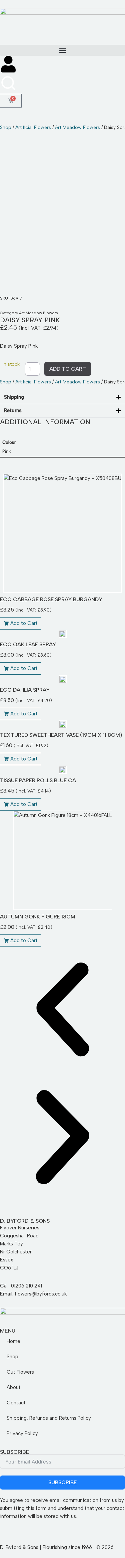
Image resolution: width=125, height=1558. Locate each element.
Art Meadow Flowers (77, 127)
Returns (13, 410)
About (14, 1387)
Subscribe (62, 1482)
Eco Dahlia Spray (25, 690)
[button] (62, 50)
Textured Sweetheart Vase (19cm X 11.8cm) (61, 735)
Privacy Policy (22, 1433)
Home (13, 1341)
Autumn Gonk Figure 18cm (37, 916)
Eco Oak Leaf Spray (28, 644)
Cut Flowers (20, 1372)
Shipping (14, 397)
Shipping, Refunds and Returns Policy (49, 1418)
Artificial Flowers (33, 127)
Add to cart (67, 369)
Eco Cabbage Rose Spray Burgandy (51, 599)
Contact (16, 1403)
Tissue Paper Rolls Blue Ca (38, 780)
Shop (5, 127)
